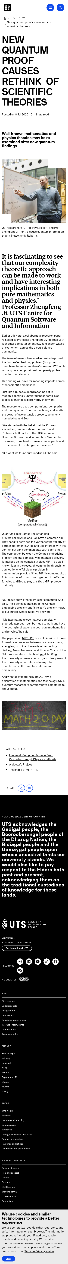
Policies (6, 1182)
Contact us (7, 1201)
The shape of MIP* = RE (23, 769)
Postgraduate (8, 1010)
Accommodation (10, 1034)
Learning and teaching (13, 1120)
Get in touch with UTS (17, 948)
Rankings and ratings (12, 1144)
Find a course (8, 1001)
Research (6, 1063)
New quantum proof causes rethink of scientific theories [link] (31, 24)
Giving (5, 1091)
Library (5, 1177)
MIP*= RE (28, 638)
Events (5, 1072)
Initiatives (7, 1130)
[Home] (4, 18)
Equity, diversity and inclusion (17, 1134)
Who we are (7, 1111)
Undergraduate (9, 1006)
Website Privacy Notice (39, 1251)
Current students (10, 1168)
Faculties (6, 1115)
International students (13, 1025)
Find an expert (9, 1053)
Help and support (10, 1173)
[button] (21, 788)
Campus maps (9, 1029)
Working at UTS (9, 1192)
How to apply (8, 1015)
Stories (5, 1082)
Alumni (5, 1087)
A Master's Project (20, 764)
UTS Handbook (9, 1196)
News (4, 1068)
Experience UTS (10, 1077)
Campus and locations (13, 1139)
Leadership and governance (16, 1148)
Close (8, 1259)
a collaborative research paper (42, 335)
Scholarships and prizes (14, 1020)
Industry (6, 1058)
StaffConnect (8, 1187)
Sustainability (9, 1125)
